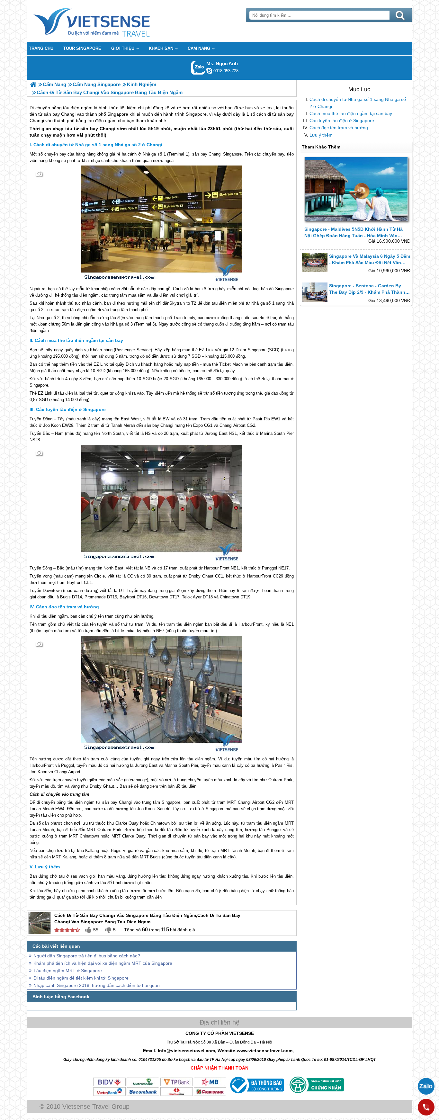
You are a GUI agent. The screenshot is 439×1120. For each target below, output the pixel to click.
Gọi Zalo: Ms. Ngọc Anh (198, 67)
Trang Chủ (108, 21)
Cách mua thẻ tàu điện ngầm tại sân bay (350, 113)
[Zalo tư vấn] (426, 1086)
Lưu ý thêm (321, 135)
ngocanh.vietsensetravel (209, 70)
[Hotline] (426, 1107)
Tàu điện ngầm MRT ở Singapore (67, 970)
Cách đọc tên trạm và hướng (338, 127)
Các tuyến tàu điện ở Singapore (341, 120)
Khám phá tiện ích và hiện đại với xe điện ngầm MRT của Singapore (102, 963)
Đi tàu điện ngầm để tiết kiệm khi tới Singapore (81, 978)
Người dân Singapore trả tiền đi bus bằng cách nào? (86, 955)
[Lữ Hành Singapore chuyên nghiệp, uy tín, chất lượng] (33, 84)
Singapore (232, 154)
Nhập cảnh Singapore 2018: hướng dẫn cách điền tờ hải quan (96, 985)
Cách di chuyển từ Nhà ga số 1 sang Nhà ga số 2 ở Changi (357, 103)
